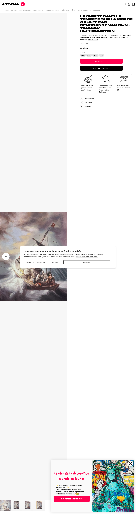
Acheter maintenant (101, 68)
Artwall (10, 4)
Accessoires (95, 10)
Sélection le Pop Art (71, 498)
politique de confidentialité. (87, 256)
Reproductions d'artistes (21, 10)
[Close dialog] (130, 463)
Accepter (87, 262)
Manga (6, 10)
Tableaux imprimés (53, 10)
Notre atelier (83, 10)
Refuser (55, 262)
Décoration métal (68, 10)
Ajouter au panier (101, 61)
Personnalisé (38, 10)
